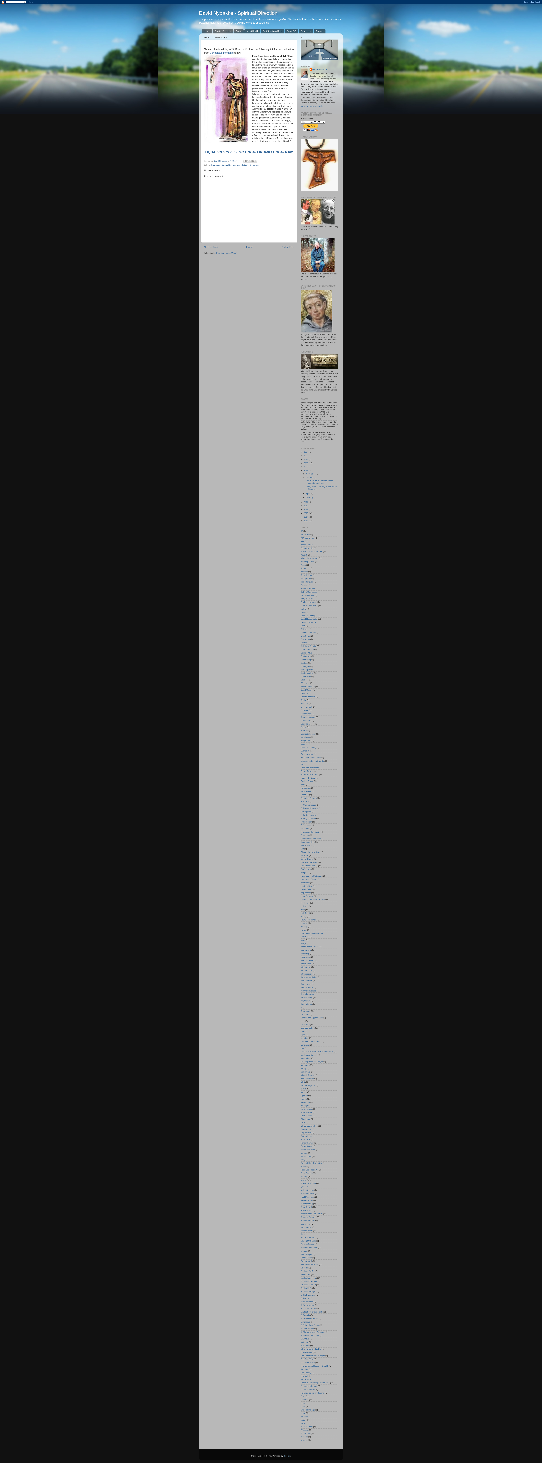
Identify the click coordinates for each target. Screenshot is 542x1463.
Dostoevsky (306, 720)
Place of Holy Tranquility (311, 1163)
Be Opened (306, 578)
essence (304, 744)
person (304, 1153)
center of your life (308, 622)
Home (207, 31)
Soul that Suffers (308, 1271)
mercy (303, 1068)
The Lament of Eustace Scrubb (314, 1366)
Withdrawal (306, 1433)
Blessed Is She (307, 595)
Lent (303, 1021)
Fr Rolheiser (306, 822)
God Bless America (309, 866)
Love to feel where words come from (317, 1051)
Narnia (304, 1099)
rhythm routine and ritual (312, 1214)
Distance (304, 710)
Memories (305, 1065)
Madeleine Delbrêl (309, 1055)
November (311, 474)
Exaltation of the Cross (311, 758)
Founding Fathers (309, 798)
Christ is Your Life (308, 632)
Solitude (304, 1268)
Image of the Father (309, 947)
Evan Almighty (307, 754)
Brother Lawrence (309, 602)
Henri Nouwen (307, 896)
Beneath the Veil (308, 589)
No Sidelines (306, 1109)
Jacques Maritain (308, 977)
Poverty (304, 1177)
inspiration (305, 957)
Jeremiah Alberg (308, 994)
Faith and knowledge (310, 768)
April (308, 494)
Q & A (239, 31)
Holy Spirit (305, 913)
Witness (304, 1437)
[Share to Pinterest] (255, 161)
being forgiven (307, 582)
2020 (306, 467)
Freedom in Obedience (311, 839)
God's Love (306, 869)
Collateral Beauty (308, 646)
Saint (303, 1234)
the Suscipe (306, 1379)
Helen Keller (306, 889)
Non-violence (306, 1112)
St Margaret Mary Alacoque (313, 1332)
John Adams (306, 1004)
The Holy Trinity (308, 1362)
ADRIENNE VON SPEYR (312, 551)
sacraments (306, 1227)
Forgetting (305, 788)
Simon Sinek (306, 1258)
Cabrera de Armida (309, 606)
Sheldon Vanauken (309, 1248)
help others (306, 893)
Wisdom (304, 1430)
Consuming (306, 660)
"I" (302, 531)
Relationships (307, 1200)
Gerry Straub (306, 845)
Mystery (304, 1096)
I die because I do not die (312, 933)
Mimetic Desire (307, 1075)
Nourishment (306, 1116)
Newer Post (211, 247)
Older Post (287, 247)
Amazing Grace (307, 562)
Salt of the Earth (308, 1237)
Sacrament (305, 1224)
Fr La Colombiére (308, 815)
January (310, 497)
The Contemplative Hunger (313, 1356)
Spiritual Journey (308, 1285)
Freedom (305, 835)
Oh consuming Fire (309, 1126)
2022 (306, 459)
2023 (306, 456)
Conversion (306, 676)
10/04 (249, 152)
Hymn (303, 930)
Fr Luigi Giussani (308, 818)
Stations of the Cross (310, 1335)
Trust (303, 1403)
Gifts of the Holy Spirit (310, 852)
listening (304, 1038)
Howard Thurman (308, 920)
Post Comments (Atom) (226, 253)
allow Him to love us (309, 558)
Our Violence (306, 1136)
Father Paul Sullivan (310, 774)
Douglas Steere (307, 724)
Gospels (304, 872)
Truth (303, 1406)
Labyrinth (305, 1014)
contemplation (307, 670)
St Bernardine (307, 1302)
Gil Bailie (304, 856)
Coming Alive (306, 653)
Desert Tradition (308, 697)
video (303, 1413)
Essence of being (308, 747)
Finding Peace (307, 781)
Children (304, 629)
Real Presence (307, 1197)
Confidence (306, 656)
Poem (303, 1166)
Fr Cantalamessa (308, 805)
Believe (304, 585)
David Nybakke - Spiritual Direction (238, 13)
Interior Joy (306, 967)
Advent (304, 555)
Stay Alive (305, 1339)
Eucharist (305, 751)
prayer (303, 1180)
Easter (303, 727)
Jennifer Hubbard (308, 991)
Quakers (304, 1187)
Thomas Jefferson (309, 1386)
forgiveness (306, 791)
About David (252, 31)
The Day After (307, 1359)
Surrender (305, 1346)
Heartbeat (305, 883)
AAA (302, 541)
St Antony (305, 1298)
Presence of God (308, 1183)
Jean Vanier (306, 984)
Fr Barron (305, 801)
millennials (305, 1072)
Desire (303, 700)
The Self (304, 1376)
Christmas (305, 639)
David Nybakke (319, 69)
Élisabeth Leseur (308, 734)
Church (304, 643)
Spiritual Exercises (309, 1281)
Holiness (304, 906)
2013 (306, 521)
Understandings (308, 1410)
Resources (306, 31)
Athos (303, 565)
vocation (304, 1423)
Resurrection (306, 1210)
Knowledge (306, 1011)
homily (303, 916)
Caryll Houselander (309, 619)
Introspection (306, 974)
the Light (304, 1369)
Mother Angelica (308, 1085)
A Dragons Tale (307, 538)
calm (303, 612)
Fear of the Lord (308, 778)
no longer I (305, 1106)
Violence (304, 1417)
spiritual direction (308, 1278)
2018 (306, 502)
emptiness (305, 737)
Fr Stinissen (306, 825)
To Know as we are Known (312, 1393)
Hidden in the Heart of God (313, 899)
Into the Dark (306, 970)
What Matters (307, 1427)
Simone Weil (306, 1261)
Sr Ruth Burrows (308, 1295)
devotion (304, 703)
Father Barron (307, 771)
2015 (306, 513)
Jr (301, 1008)
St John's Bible (307, 1329)
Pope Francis (306, 1173)
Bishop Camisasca (309, 592)
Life (302, 1031)
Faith (303, 764)
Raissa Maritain (307, 1194)
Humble (304, 923)
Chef (303, 626)
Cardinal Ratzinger (309, 616)
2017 (306, 506)
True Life (305, 1400)
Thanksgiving (306, 1352)
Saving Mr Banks (308, 1241)
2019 (306, 471)
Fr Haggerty (306, 812)
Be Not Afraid (306, 575)
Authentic (305, 568)
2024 (306, 452)
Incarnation (306, 950)
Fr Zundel (305, 829)
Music (303, 1092)
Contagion (305, 666)
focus (303, 785)
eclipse (304, 730)
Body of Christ (307, 599)
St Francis (254, 165)
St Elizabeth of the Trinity (312, 1312)
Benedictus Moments (222, 52)
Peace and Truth (308, 1150)
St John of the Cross (310, 1325)
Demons (304, 693)
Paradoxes (305, 1139)
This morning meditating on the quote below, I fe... (319, 482)
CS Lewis (305, 683)
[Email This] (244, 161)
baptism (304, 572)
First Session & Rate (272, 31)
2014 (306, 517)
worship (304, 1440)
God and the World (309, 862)
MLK (303, 1082)
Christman (305, 636)
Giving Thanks (307, 859)
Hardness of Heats (309, 879)
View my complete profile (312, 106)
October (310, 477)
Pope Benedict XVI (240, 165)
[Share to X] (250, 161)
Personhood (306, 1156)
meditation (305, 1058)
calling (303, 609)
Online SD (291, 31)
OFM (303, 1122)
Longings (305, 1045)
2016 (306, 510)
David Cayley (306, 690)
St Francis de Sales (309, 1319)
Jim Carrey (305, 1001)
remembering (307, 1204)
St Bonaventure (307, 1305)
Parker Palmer (307, 1143)
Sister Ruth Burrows (309, 1265)
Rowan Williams (308, 1220)
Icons (303, 940)
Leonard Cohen (308, 1028)
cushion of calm (308, 687)
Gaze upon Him (308, 842)
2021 (306, 463)
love (302, 1048)
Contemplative (307, 673)
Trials (303, 1396)
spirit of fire (306, 1275)
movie (303, 1089)
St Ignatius (305, 1322)
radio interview (307, 1190)
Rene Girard (306, 1207)
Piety (303, 1160)
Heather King (306, 886)
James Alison (306, 981)
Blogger (287, 1456)
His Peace (305, 903)
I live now (305, 937)
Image (303, 943)
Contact (319, 31)
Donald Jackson (308, 717)
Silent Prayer (306, 1254)
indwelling (305, 954)
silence (304, 1251)
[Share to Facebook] (252, 161)
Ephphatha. (306, 741)
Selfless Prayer (307, 1244)
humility (304, 927)
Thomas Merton (308, 1389)
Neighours (305, 1102)
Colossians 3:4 (307, 649)
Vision (303, 1420)
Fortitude (305, 795)
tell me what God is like (311, 1349)
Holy (303, 910)
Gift (302, 849)
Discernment (306, 707)
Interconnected (307, 960)
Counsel (304, 680)
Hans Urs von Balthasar (311, 876)
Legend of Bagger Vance (312, 1018)
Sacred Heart (306, 1231)
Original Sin (306, 1133)
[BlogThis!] (247, 161)
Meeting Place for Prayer (312, 1062)
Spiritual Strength (308, 1291)
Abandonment (307, 545)
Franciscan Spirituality (221, 165)
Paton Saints (306, 1146)
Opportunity (306, 1129)
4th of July (305, 535)
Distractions (306, 714)
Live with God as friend (311, 1041)
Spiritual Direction (223, 31)
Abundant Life (307, 548)
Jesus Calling (306, 997)
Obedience (305, 1119)
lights (303, 1035)
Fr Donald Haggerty (309, 808)
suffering (304, 1342)
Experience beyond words (312, 761)
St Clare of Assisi (308, 1308)
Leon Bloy (305, 1025)
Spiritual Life (306, 1288)
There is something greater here (315, 1383)
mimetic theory (307, 1079)
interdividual (306, 964)
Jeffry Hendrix (307, 987)
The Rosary (306, 1373)
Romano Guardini (308, 1217)
